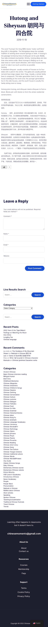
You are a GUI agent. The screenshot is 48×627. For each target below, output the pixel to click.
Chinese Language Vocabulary (14, 422)
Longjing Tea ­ (8, 337)
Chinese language (10, 339)
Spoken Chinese (9, 497)
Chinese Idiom (8, 415)
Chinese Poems (9, 438)
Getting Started (38, 4)
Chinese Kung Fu (9, 417)
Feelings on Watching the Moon (15, 333)
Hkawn (6, 353)
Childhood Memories (11, 381)
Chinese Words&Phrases (12, 458)
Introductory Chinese (11, 477)
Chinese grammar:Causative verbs (24, 360)
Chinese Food (8, 406)
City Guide (7, 461)
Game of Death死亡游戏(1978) (20, 356)
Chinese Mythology (10, 429)
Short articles (8, 493)
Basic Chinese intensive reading (15, 374)
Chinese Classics (9, 390)
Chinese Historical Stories (12, 413)
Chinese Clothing (9, 392)
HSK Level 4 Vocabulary (12, 474)
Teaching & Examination (12, 500)
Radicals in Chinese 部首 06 (21, 353)
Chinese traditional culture (13, 454)
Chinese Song (8, 447)
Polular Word (8, 484)
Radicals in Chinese (10, 488)
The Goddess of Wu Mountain (23, 351)
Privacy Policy (23, 596)
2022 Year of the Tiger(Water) (14, 330)
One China (7, 335)
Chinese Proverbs (9, 440)
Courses (23, 565)
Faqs (24, 573)
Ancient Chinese (9, 372)
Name (6, 234)
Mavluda (6, 360)
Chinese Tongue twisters (12, 452)
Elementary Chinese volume (13, 470)
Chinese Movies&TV (10, 427)
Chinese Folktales (9, 404)
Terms (23, 588)
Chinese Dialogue (9, 401)
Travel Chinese (8, 504)
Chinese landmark (9, 420)
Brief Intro (7, 379)
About (23, 548)
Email (6, 245)
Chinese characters (10, 385)
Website (6, 256)
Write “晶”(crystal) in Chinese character (24, 358)
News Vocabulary (9, 479)
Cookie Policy (24, 592)
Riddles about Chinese (11, 490)
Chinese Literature (10, 424)
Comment (7, 216)
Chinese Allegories (10, 383)
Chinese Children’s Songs (12, 388)
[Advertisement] (24, 178)
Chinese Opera (8, 431)
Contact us (24, 551)
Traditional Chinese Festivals (13, 502)
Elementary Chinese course (13, 468)
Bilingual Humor (9, 376)
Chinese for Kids (9, 408)
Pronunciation (8, 486)
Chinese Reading (9, 443)
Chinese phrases (9, 433)
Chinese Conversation (11, 395)
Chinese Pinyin (8, 436)
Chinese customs (9, 399)
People (6, 481)
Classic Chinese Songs (11, 463)
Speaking (6, 495)
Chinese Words (8, 456)
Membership (23, 569)
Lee (4, 356)
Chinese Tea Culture (10, 449)
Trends (6, 506)
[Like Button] (4, 167)
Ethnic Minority (8, 472)
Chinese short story (10, 445)
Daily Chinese (8, 465)
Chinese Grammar (9, 411)
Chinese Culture (9, 397)
